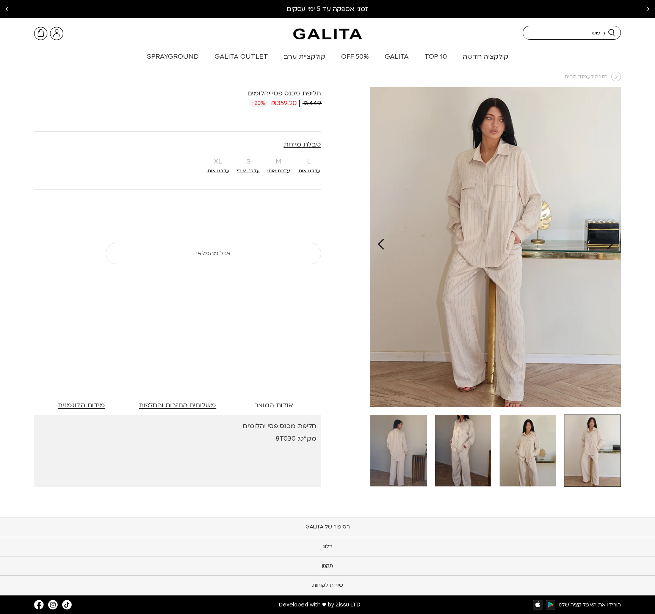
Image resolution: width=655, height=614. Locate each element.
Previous (648, 9)
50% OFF (355, 56)
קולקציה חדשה (485, 56)
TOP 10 (436, 56)
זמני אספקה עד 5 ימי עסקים (327, 9)
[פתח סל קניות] (40, 33)
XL (218, 161)
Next (7, 9)
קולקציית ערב (304, 56)
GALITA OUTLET (241, 56)
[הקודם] (610, 244)
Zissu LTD (347, 604)
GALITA (397, 56)
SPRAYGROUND (173, 56)
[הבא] (381, 244)
